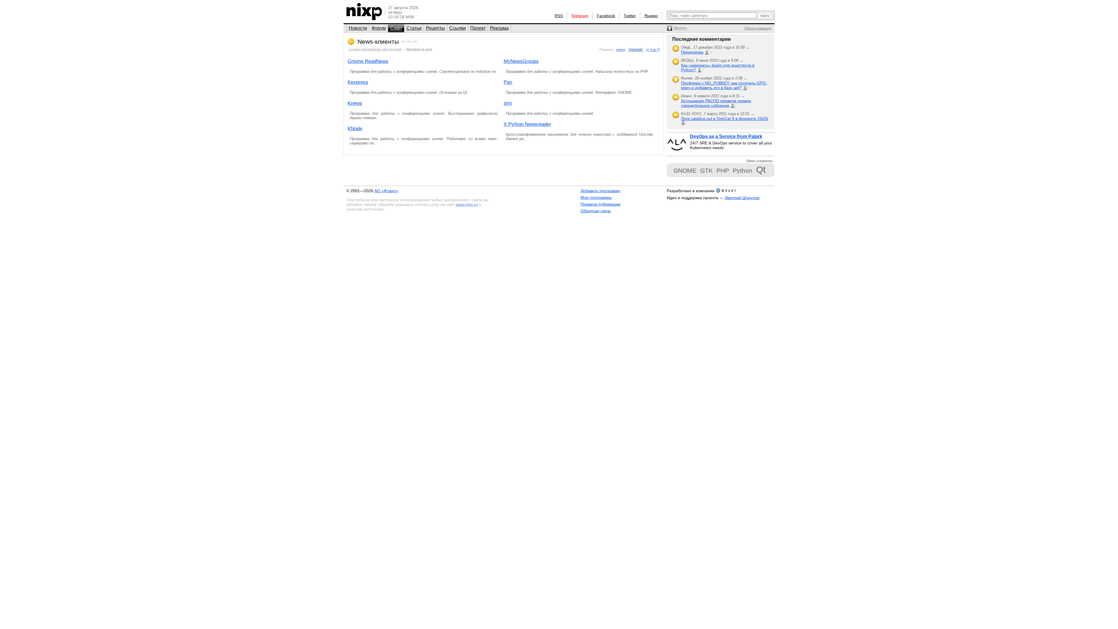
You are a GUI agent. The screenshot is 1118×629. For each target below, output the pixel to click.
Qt (761, 170)
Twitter (630, 15)
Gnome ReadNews (368, 61)
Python (742, 170)
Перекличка (692, 52)
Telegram (579, 15)
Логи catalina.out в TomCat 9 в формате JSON (724, 118)
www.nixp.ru (467, 204)
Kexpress (358, 82)
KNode (355, 128)
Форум (379, 28)
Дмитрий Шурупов (742, 197)
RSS (559, 15)
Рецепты (435, 28)
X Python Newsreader (527, 124)
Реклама (499, 28)
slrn (508, 103)
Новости (358, 28)
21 (710, 52)
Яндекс (651, 15)
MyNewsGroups (521, 61)
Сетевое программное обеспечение (374, 49)
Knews (355, 103)
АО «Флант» (386, 190)
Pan (508, 82)
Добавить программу (600, 190)
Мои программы (596, 197)
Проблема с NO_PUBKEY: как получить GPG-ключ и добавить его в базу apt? (724, 85)
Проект (478, 28)
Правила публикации (600, 204)
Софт (396, 28)
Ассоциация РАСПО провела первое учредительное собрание (716, 103)
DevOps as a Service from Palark (726, 136)
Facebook (606, 15)
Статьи (414, 28)
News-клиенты (378, 41)
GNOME (684, 170)
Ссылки (457, 28)
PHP (723, 170)
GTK (706, 170)
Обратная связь (596, 211)
